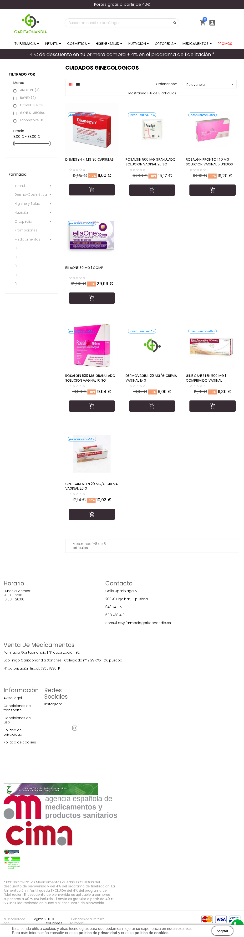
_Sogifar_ (37, 919)
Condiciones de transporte (17, 707)
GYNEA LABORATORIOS (33, 113)
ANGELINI (30, 90)
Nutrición (22, 212)
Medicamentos (28, 239)
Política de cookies (20, 742)
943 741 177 (113, 606)
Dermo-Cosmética (31, 195)
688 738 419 (115, 615)
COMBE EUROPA (33, 105)
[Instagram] (74, 729)
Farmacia (17, 174)
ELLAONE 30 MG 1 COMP (84, 267)
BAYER (28, 98)
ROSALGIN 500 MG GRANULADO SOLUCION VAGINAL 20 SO (151, 162)
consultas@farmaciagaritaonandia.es (138, 622)
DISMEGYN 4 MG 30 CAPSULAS (89, 159)
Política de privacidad (13, 732)
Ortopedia (23, 222)
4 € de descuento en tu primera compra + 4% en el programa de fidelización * (122, 54)
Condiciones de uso (17, 720)
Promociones (26, 230)
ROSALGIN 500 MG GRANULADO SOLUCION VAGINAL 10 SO (90, 378)
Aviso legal (13, 698)
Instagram (53, 704)
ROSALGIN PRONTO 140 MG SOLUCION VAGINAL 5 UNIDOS (209, 162)
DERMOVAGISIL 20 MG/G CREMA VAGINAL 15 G (151, 378)
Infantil (20, 186)
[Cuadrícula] (71, 84)
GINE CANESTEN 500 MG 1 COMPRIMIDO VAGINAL (206, 378)
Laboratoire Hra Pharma (33, 120)
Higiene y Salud (27, 204)
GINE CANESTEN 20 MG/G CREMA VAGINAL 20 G (91, 486)
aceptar (222, 931)
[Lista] (78, 84)
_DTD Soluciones (54, 921)
